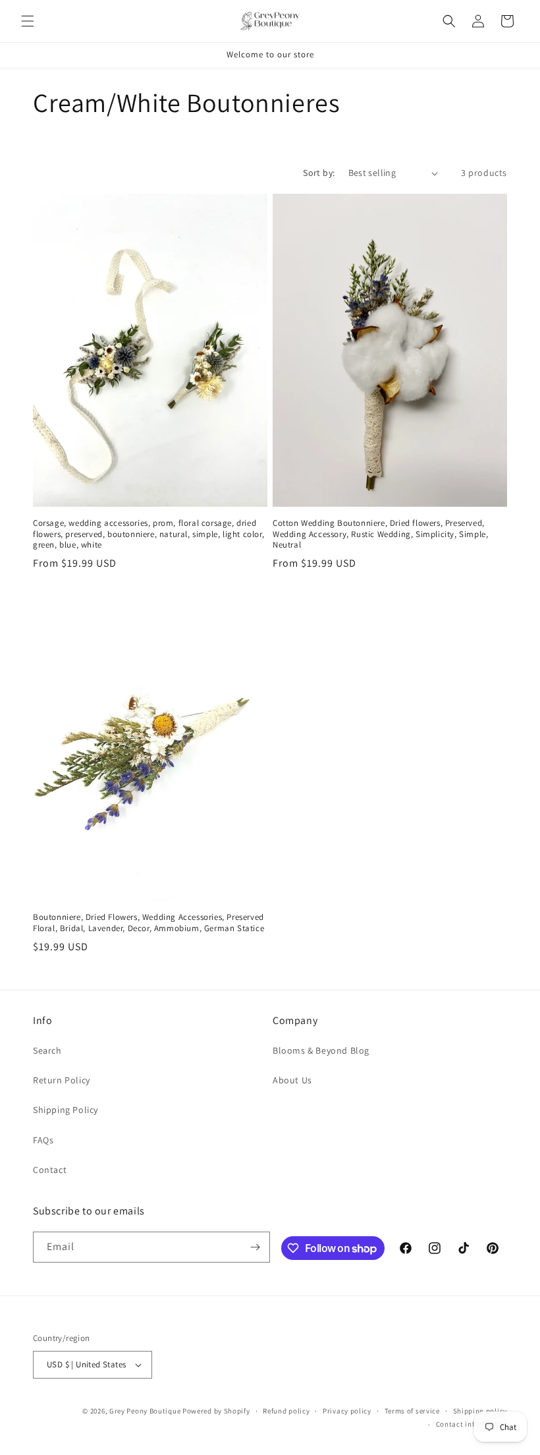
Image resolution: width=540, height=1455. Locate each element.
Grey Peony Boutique (144, 1410)
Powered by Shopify (216, 1410)
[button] (27, 21)
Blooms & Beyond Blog (321, 1050)
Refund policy (286, 1410)
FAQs (43, 1140)
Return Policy (61, 1080)
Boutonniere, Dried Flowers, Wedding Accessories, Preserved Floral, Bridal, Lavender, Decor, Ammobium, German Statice (148, 923)
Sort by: (319, 173)
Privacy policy (347, 1410)
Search (47, 1050)
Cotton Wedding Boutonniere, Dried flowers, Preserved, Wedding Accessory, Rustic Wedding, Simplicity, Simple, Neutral (380, 534)
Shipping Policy (65, 1110)
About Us (292, 1080)
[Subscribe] (254, 1247)
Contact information (471, 1424)
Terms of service (412, 1410)
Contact (50, 1170)
